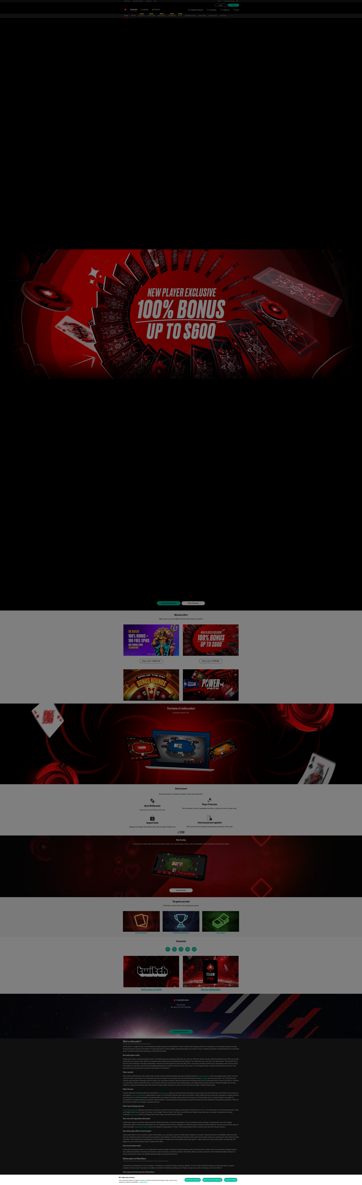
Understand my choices (192, 1179)
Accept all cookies (230, 1179)
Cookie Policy (143, 1182)
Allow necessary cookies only (212, 1179)
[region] (181, 1180)
